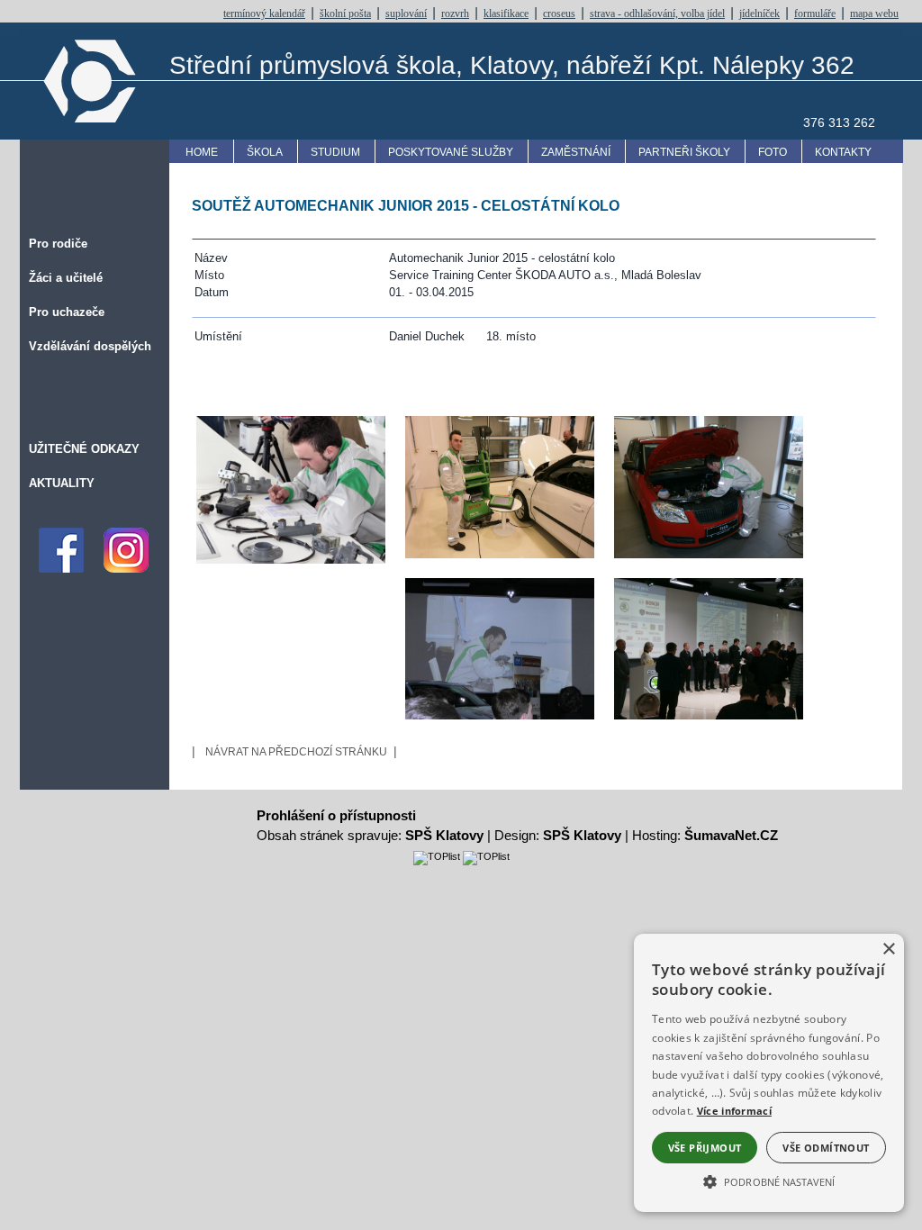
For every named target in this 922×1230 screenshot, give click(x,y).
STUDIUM (335, 152)
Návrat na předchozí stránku (296, 751)
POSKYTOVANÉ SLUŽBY (450, 152)
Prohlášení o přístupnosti (336, 815)
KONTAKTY (843, 152)
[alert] (769, 1073)
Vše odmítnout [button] (825, 1147)
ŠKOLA (265, 152)
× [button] (888, 949)
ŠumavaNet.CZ (731, 835)
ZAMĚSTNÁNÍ (575, 152)
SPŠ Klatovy (444, 835)
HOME (201, 152)
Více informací (734, 1110)
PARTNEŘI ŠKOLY (684, 152)
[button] (769, 1180)
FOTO (772, 152)
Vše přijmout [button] (705, 1147)
